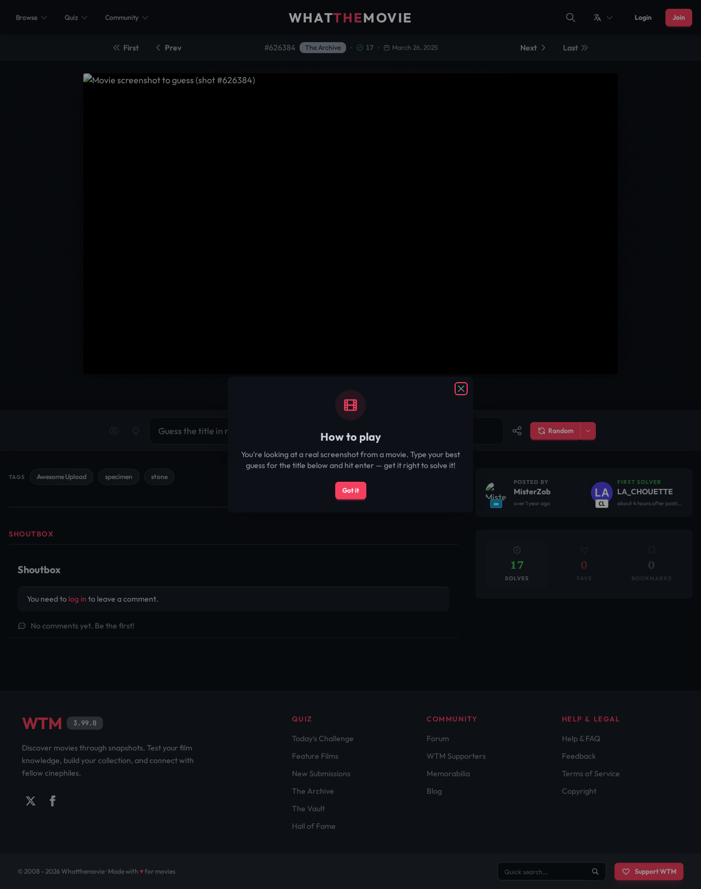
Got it (350, 490)
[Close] (461, 388)
